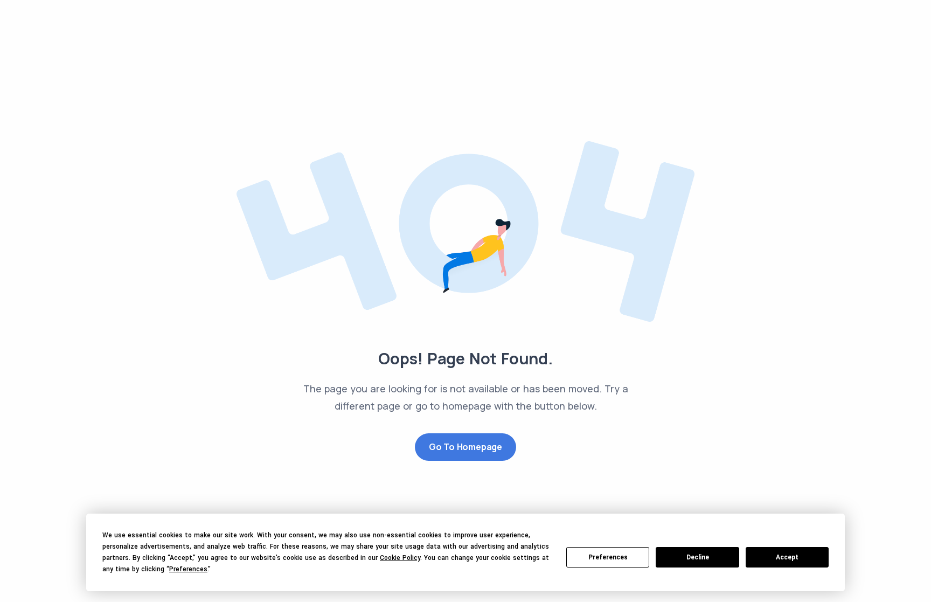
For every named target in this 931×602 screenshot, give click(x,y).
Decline (697, 557)
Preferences (608, 557)
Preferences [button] (188, 569)
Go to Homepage (465, 447)
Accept (787, 557)
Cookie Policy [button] (400, 558)
